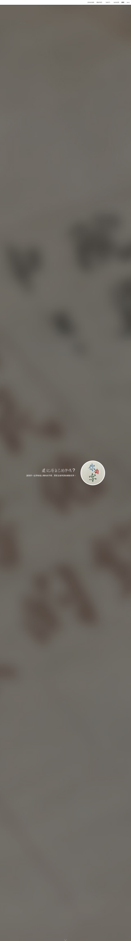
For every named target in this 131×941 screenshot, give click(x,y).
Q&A (128, 2)
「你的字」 (107, 2)
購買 (123, 2)
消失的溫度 (90, 2)
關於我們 (99, 2)
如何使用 (116, 2)
